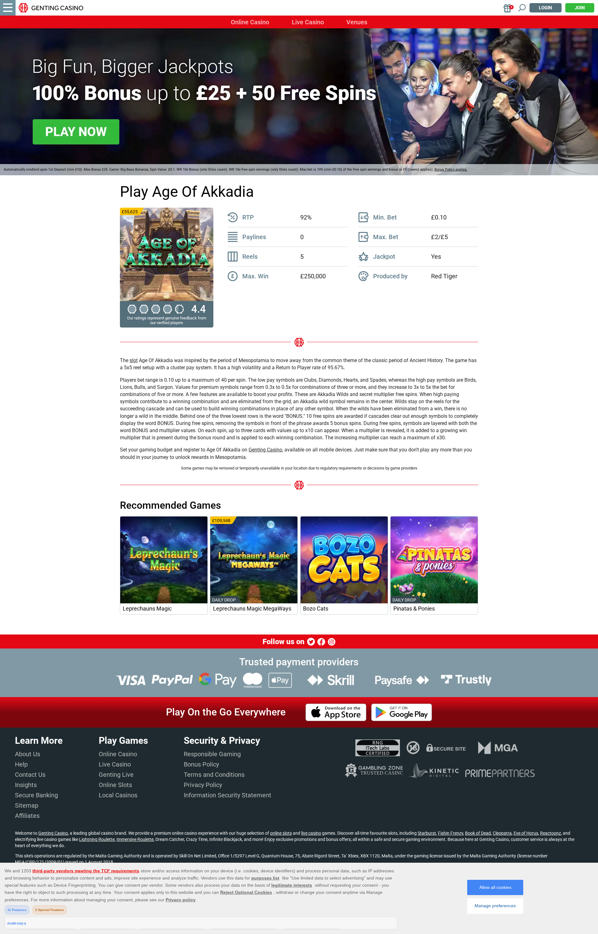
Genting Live (116, 774)
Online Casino (250, 22)
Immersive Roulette (135, 839)
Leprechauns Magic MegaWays (252, 609)
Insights (26, 785)
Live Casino (308, 22)
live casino (311, 833)
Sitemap (26, 805)
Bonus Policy (201, 764)
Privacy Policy (203, 785)
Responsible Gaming (212, 754)
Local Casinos (118, 795)
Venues (356, 22)
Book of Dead (478, 833)
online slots (281, 833)
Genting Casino (265, 450)
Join (580, 8)
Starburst (427, 833)
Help (21, 764)
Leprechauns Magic (147, 609)
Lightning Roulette (97, 839)
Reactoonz (550, 833)
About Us (27, 754)
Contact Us (30, 774)
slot (134, 360)
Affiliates (27, 815)
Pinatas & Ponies (414, 609)
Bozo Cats (315, 609)
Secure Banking (36, 795)
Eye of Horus (526, 833)
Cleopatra (502, 833)
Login (545, 8)
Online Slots (115, 785)
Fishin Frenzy (450, 833)
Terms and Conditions (214, 774)
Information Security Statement (227, 795)
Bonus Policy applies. (450, 169)
